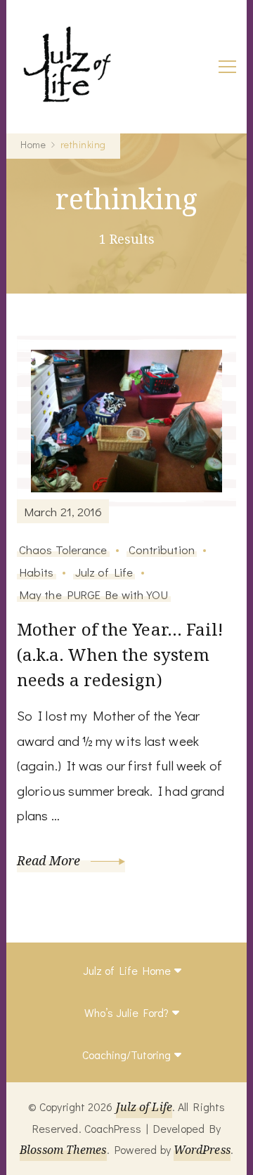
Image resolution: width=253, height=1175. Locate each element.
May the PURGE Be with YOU (94, 594)
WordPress (202, 1149)
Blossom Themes (63, 1149)
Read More (50, 860)
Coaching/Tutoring (126, 1054)
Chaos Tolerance (63, 549)
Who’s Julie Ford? (126, 1012)
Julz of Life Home (127, 970)
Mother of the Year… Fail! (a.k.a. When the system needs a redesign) (120, 654)
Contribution (162, 549)
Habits (36, 571)
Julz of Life (104, 571)
